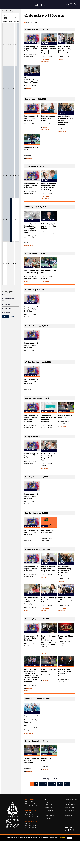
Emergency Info (49, 810)
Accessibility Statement (71, 799)
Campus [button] (7, 295)
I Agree (70, 837)
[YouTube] (77, 830)
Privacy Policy (68, 815)
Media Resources (49, 815)
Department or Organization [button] (8, 300)
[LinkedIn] (71, 830)
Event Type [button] (7, 308)
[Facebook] (66, 830)
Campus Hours (49, 802)
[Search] (75, 4)
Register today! (62, 611)
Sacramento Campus (30, 810)
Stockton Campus (29, 799)
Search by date (7, 11)
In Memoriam (48, 807)
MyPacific (47, 799)
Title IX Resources (70, 804)
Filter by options (7, 292)
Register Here (44, 469)
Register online (28, 245)
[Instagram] (69, 830)
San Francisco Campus (31, 821)
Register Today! (45, 61)
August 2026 (6, 17)
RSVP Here (43, 237)
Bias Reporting (69, 802)
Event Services (48, 804)
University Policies (69, 807)
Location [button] (7, 312)
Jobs (46, 813)
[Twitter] (74, 830)
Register (60, 59)
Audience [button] (7, 304)
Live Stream (45, 59)
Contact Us (48, 818)
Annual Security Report (71, 813)
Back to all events (31, 22)
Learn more (62, 837)
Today (14, 17)
